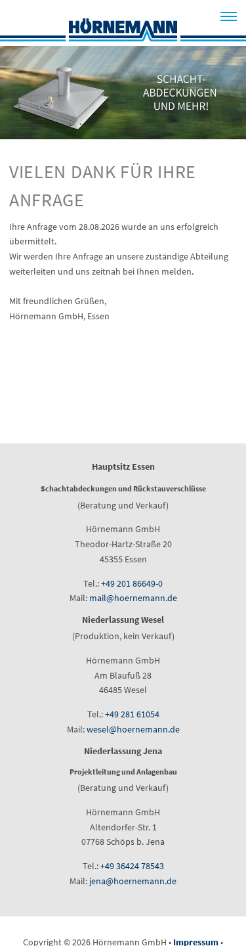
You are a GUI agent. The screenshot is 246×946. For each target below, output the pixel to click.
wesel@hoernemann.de (133, 729)
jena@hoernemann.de (132, 881)
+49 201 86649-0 (132, 583)
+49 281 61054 (132, 714)
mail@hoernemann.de (133, 598)
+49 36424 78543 (132, 866)
